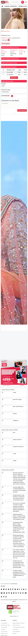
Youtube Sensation (18, 627)
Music (15, 620)
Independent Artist (19, 623)
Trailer (3, 629)
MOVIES (3, 620)
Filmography (6, 43)
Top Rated (4, 627)
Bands (15, 633)
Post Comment (22, 110)
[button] (26, 2)
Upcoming (4, 623)
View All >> (14, 77)
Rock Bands (16, 631)
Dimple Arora (23, 6)
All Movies (4, 631)
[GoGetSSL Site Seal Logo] (14, 612)
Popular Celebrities (11, 6)
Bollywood (16, 625)
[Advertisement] (14, 345)
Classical (16, 629)
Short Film (4, 633)
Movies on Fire (5, 625)
